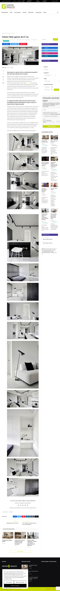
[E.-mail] (3, 83)
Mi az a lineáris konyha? (47, 239)
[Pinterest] (3, 80)
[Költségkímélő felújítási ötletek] (7, 535)
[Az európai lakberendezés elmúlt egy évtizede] (45, 185)
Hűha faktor (31, 12)
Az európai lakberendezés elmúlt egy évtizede (44, 190)
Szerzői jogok (23, 1)
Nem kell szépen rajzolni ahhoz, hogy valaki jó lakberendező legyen (54, 216)
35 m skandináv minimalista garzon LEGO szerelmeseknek (29, 523)
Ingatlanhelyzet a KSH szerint (12, 523)
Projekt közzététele (38, 1)
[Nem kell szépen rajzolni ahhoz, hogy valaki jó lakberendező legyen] (54, 210)
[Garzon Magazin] (8, 6)
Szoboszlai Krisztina (6, 39)
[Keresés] (57, 12)
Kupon (44, 12)
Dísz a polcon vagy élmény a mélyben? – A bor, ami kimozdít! (45, 164)
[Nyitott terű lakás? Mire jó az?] (54, 137)
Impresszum (15, 1)
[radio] (18, 505)
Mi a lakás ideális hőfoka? (54, 189)
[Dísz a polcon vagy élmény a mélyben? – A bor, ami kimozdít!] (45, 159)
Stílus (11, 12)
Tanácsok (24, 12)
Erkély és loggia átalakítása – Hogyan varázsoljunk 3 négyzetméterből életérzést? (31, 543)
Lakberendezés (4, 12)
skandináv (11, 511)
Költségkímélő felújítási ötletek (7, 541)
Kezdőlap (3, 33)
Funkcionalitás (17, 12)
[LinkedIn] (3, 77)
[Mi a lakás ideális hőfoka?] (54, 185)
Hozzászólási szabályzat (45, 1)
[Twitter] (3, 74)
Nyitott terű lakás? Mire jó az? (54, 141)
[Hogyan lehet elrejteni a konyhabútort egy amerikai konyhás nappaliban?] (20, 535)
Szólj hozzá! (20, 551)
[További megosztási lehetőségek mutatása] (29, 44)
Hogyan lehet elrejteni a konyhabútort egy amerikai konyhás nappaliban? (20, 542)
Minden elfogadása (15, 585)
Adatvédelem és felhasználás (29, 1)
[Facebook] (3, 71)
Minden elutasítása (20, 582)
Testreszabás (9, 582)
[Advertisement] (30, 23)
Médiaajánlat (19, 1)
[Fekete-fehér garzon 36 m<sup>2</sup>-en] (20, 56)
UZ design (28, 83)
